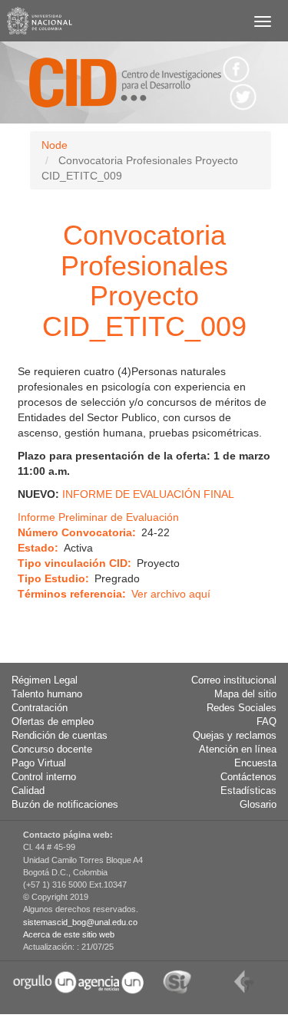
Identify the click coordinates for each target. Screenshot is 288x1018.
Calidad (28, 791)
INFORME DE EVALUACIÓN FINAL (148, 494)
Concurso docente (52, 749)
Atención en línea (237, 749)
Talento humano (47, 694)
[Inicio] (125, 82)
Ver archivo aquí (170, 594)
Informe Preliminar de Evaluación (98, 517)
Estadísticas (248, 791)
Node (54, 145)
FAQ (266, 722)
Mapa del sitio (245, 694)
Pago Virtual (39, 763)
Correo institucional (233, 680)
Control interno (44, 777)
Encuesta (255, 763)
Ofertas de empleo (53, 722)
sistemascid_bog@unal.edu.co (80, 922)
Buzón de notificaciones (65, 804)
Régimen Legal (45, 680)
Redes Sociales (241, 708)
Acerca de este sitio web (68, 934)
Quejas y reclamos (234, 735)
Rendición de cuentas (60, 735)
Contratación (40, 708)
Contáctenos (248, 777)
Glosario (258, 804)
